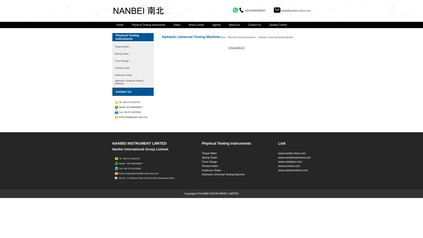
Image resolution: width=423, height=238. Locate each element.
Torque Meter (122, 46)
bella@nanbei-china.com (296, 10)
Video (176, 24)
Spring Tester (122, 53)
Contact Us (254, 24)
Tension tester (122, 68)
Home (120, 24)
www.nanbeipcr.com (290, 161)
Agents (216, 24)
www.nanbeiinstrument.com (294, 157)
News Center (196, 24)
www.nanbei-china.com (292, 153)
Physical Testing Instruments (148, 24)
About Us (234, 24)
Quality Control (278, 24)
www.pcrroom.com (289, 166)
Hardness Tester (123, 75)
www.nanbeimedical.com (293, 170)
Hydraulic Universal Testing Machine (129, 82)
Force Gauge (122, 61)
